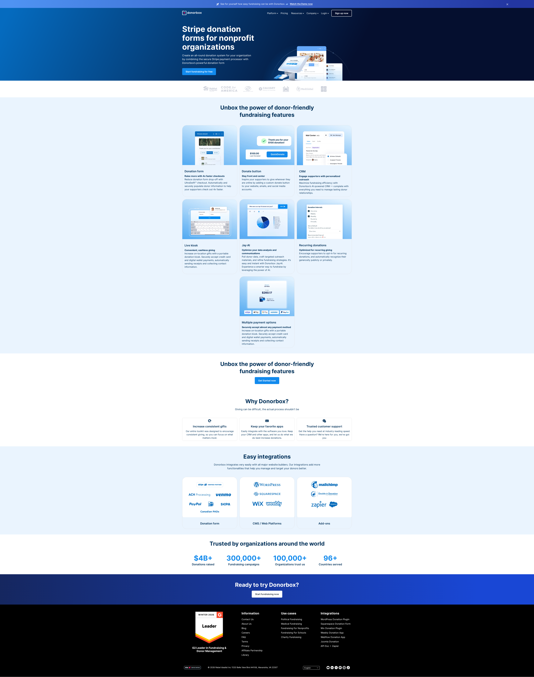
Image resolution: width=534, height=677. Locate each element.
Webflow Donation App (333, 637)
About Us (246, 623)
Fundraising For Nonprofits (295, 628)
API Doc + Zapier (330, 646)
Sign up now (341, 13)
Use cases (288, 613)
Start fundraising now (267, 594)
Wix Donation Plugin (331, 628)
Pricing (284, 13)
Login (324, 13)
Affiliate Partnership (252, 650)
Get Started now (267, 380)
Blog (244, 628)
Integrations (330, 613)
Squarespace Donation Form (336, 623)
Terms (245, 641)
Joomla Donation (330, 641)
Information (250, 613)
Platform (271, 13)
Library (245, 655)
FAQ (244, 637)
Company (311, 13)
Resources (296, 13)
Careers (246, 632)
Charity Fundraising (291, 637)
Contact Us (248, 619)
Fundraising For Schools (293, 632)
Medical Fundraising (291, 623)
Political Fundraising (291, 619)
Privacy (245, 646)
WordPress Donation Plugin (335, 619)
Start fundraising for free (199, 71)
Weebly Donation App (332, 632)
